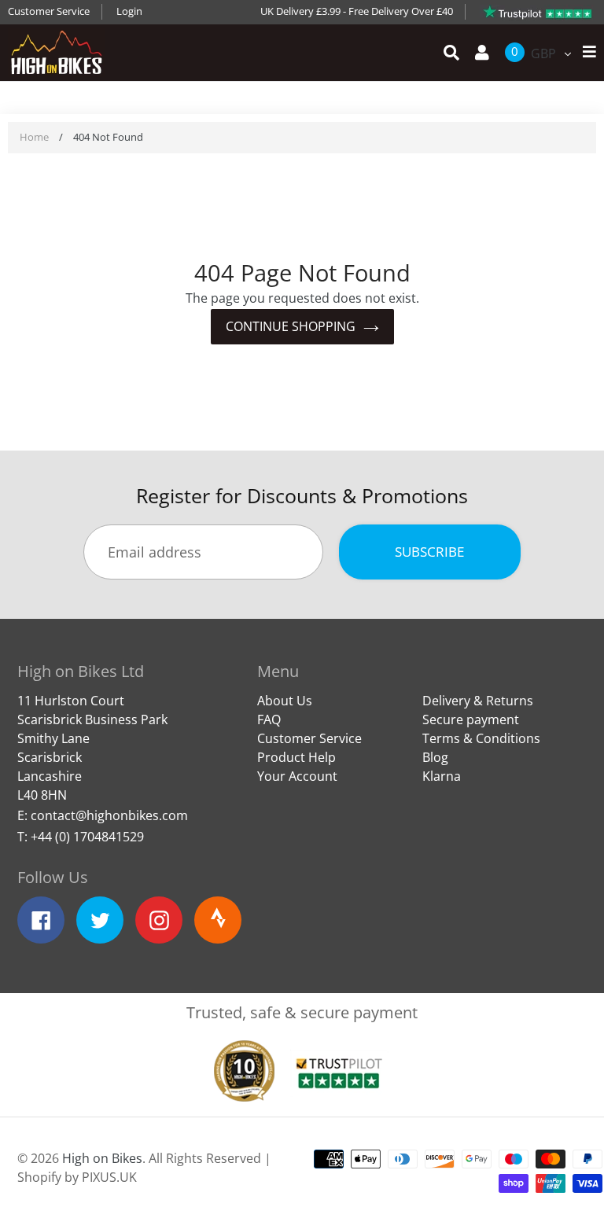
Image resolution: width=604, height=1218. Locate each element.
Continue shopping (290, 326)
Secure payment (470, 719)
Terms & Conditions (481, 738)
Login (129, 11)
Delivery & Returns (477, 700)
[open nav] (585, 52)
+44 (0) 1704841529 (87, 836)
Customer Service (49, 11)
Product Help (296, 757)
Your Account (297, 776)
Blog (435, 757)
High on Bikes (102, 1158)
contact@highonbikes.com (109, 815)
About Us (284, 700)
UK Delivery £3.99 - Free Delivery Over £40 (356, 11)
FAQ (269, 719)
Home (34, 137)
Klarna (441, 776)
